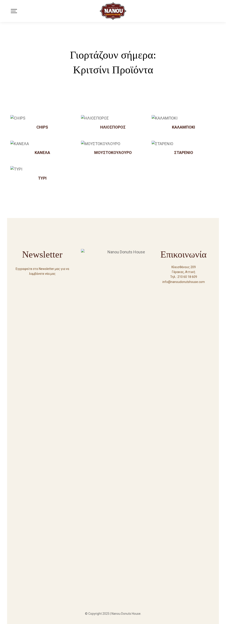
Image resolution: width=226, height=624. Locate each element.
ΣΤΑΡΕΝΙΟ (183, 152)
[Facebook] (175, 290)
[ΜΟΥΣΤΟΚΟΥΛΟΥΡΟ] (113, 143)
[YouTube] (183, 290)
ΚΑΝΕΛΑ (42, 152)
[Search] (214, 11)
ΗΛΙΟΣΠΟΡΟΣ (113, 127)
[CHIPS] (42, 118)
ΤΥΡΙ (42, 178)
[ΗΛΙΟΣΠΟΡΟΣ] (113, 118)
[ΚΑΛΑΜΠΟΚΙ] (184, 118)
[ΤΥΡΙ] (42, 169)
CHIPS (42, 127)
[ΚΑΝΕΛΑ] (42, 143)
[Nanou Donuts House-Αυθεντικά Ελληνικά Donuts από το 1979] (113, 11)
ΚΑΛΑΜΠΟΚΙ (183, 127)
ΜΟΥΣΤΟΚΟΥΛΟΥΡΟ (113, 152)
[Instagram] (191, 290)
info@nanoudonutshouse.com (183, 282)
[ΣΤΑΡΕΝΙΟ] (184, 143)
